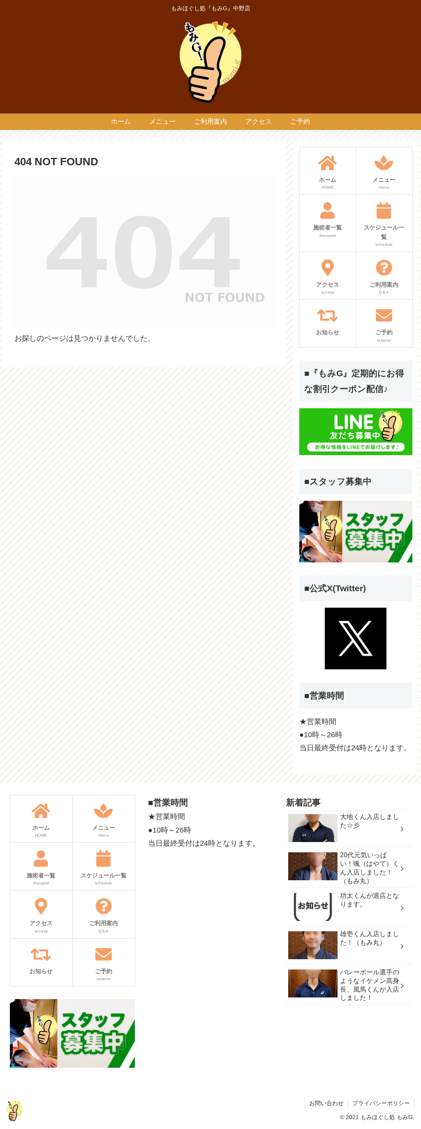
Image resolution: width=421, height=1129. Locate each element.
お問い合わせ (326, 1103)
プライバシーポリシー (381, 1103)
